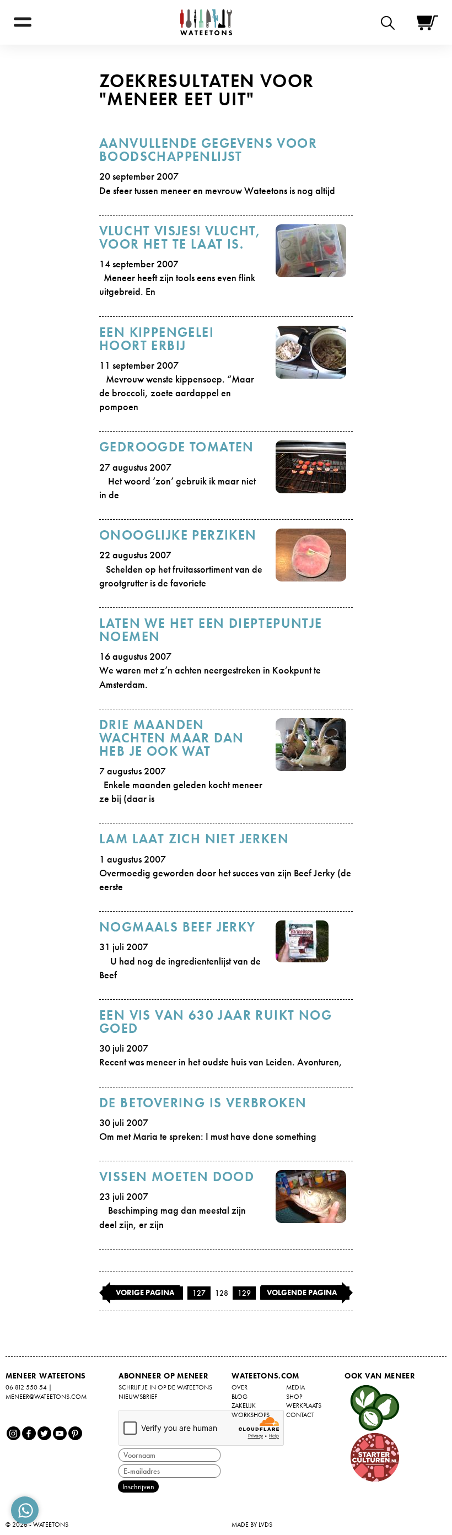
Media (295, 1387)
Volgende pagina (302, 1292)
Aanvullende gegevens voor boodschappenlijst (208, 149)
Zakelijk (244, 1405)
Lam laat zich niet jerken (194, 838)
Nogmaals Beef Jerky (177, 926)
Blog (239, 1396)
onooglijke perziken (178, 534)
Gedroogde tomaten (176, 446)
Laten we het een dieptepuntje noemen (210, 630)
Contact (300, 1414)
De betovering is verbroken (202, 1102)
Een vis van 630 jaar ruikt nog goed (215, 1021)
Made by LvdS (252, 1524)
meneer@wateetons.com (46, 1396)
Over (239, 1387)
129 (244, 1293)
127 (199, 1293)
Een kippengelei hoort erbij (156, 339)
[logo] (206, 22)
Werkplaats (303, 1405)
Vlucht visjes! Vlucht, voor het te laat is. (180, 237)
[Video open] (390, 22)
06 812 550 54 (26, 1387)
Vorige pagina (145, 1292)
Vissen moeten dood (176, 1176)
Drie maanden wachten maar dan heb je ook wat (171, 738)
